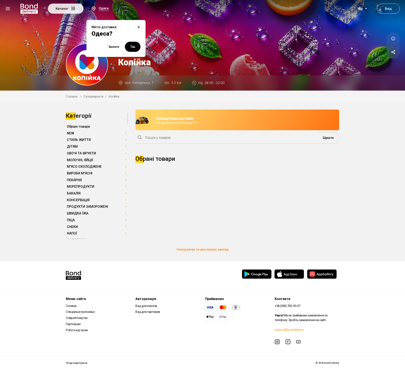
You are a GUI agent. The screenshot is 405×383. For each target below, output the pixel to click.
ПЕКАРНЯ (74, 180)
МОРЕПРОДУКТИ (80, 187)
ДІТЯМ (72, 147)
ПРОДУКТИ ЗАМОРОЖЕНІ (87, 207)
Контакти (282, 299)
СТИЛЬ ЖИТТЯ (79, 140)
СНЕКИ (72, 227)
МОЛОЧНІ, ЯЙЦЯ (80, 160)
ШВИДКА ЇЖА (77, 213)
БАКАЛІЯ (74, 193)
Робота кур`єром (77, 330)
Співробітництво (77, 318)
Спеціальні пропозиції (80, 311)
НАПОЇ (72, 233)
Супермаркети (93, 96)
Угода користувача (76, 363)
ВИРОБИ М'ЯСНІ (79, 173)
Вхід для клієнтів (146, 306)
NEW (70, 133)
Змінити (113, 46)
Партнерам (73, 324)
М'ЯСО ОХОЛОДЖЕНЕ (84, 167)
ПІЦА (71, 220)
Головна (71, 96)
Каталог (62, 9)
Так (132, 47)
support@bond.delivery (289, 329)
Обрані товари (78, 127)
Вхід (388, 9)
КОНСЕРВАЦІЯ (78, 200)
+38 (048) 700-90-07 (287, 306)
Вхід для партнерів (147, 311)
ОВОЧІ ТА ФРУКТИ (81, 153)
